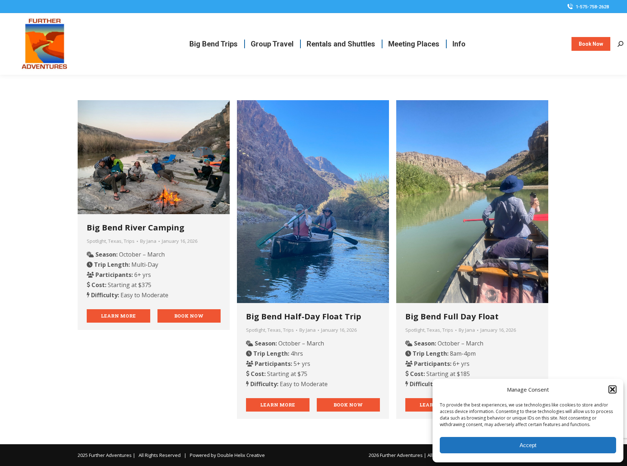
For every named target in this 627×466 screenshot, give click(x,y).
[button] (612, 389)
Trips (129, 241)
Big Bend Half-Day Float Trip (303, 316)
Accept (528, 445)
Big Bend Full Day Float (452, 316)
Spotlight (96, 241)
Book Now (189, 315)
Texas (115, 241)
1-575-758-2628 (592, 6)
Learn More (118, 315)
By (148, 241)
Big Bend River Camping (135, 227)
